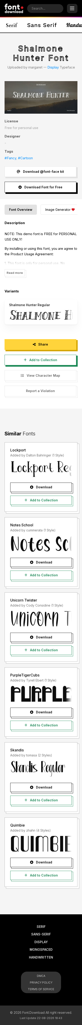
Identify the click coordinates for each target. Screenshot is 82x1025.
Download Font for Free (42, 187)
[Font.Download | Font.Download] (14, 8)
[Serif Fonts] (12, 25)
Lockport (18, 450)
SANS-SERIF (41, 934)
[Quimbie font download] (41, 843)
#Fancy (10, 158)
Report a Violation (40, 391)
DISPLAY (41, 942)
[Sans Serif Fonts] (42, 25)
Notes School (21, 525)
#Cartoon (25, 158)
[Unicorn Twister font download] (41, 618)
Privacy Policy (41, 982)
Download (43, 487)
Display (53, 67)
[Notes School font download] (41, 543)
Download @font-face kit (43, 171)
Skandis (17, 750)
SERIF (41, 927)
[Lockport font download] (41, 468)
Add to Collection (42, 360)
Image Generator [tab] (58, 210)
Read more (15, 273)
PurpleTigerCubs (24, 675)
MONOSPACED (41, 949)
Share (42, 344)
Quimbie (17, 825)
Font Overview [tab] (20, 210)
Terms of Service (41, 989)
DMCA (41, 976)
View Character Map (43, 375)
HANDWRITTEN (41, 957)
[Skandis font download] (41, 768)
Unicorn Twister (23, 600)
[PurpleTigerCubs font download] (41, 693)
